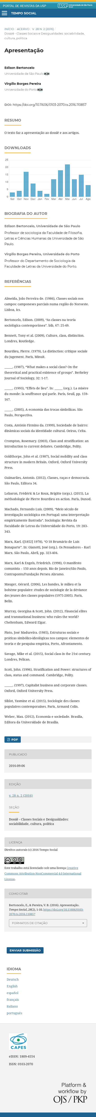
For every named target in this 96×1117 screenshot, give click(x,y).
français (13, 999)
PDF (14, 739)
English (12, 986)
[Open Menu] (4, 13)
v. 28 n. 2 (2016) (43, 29)
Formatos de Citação (30, 923)
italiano (12, 1006)
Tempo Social (23, 13)
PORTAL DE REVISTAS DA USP (24, 6)
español (12, 993)
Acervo (23, 29)
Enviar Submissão (25, 950)
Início (9, 29)
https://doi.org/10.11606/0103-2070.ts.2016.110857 (49, 105)
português (14, 1013)
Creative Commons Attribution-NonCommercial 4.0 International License (42, 873)
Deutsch (13, 979)
